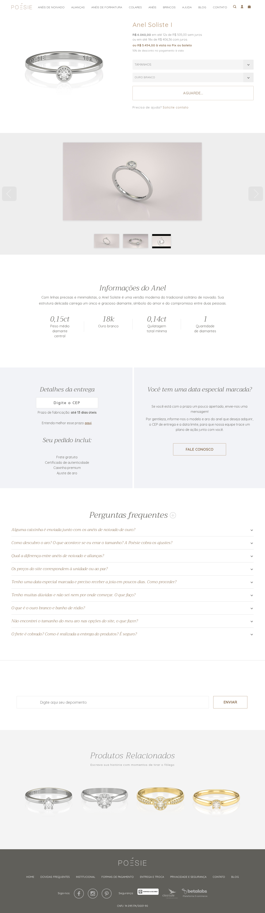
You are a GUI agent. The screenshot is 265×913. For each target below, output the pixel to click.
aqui (88, 423)
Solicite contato (176, 107)
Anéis (152, 7)
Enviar (230, 702)
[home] (21, 7)
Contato (220, 7)
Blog (202, 7)
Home (30, 876)
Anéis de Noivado (51, 7)
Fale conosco (199, 449)
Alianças (78, 7)
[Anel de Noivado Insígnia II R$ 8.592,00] (160, 800)
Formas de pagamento (117, 876)
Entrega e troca (152, 876)
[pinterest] (107, 894)
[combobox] (193, 65)
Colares (135, 7)
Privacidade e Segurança (188, 876)
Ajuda (187, 7)
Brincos (169, 7)
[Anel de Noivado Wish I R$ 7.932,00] (104, 800)
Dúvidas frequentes (55, 876)
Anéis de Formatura (106, 7)
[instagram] (93, 894)
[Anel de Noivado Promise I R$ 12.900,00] (49, 800)
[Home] (132, 863)
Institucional (85, 876)
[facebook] (79, 894)
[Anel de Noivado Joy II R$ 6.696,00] (216, 800)
